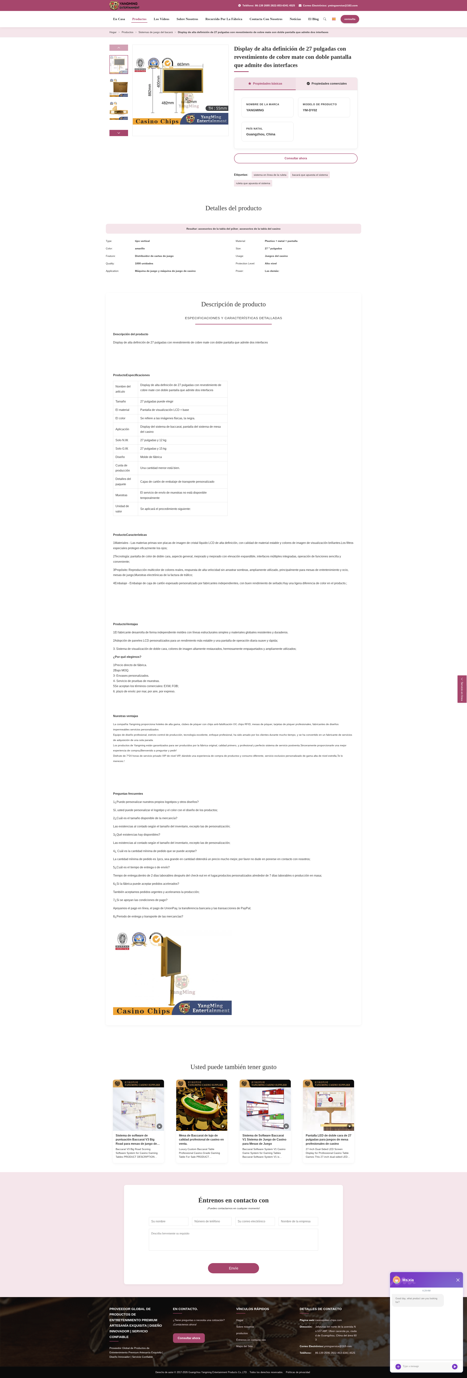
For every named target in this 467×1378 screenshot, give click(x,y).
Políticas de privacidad (298, 1372)
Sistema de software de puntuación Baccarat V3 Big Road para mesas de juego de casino (136, 1140)
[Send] (455, 1367)
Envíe (233, 1268)
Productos (139, 19)
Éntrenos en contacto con (251, 1339)
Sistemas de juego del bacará (155, 32)
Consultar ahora (296, 158)
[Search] (324, 19)
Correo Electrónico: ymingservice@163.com (330, 5)
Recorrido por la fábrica (223, 19)
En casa (119, 19)
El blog (313, 19)
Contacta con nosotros (266, 19)
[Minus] (458, 1280)
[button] (118, 133)
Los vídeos (161, 19)
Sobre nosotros (187, 19)
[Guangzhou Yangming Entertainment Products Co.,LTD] (126, 5)
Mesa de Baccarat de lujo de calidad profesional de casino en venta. (201, 1139)
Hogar (113, 32)
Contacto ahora (138, 1156)
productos (242, 1333)
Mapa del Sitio (244, 1346)
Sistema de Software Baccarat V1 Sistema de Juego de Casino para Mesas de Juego (264, 1139)
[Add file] (398, 1367)
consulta (349, 19)
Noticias (295, 19)
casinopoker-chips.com (328, 1320)
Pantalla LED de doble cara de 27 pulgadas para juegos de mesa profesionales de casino (328, 1139)
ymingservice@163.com (338, 1346)
